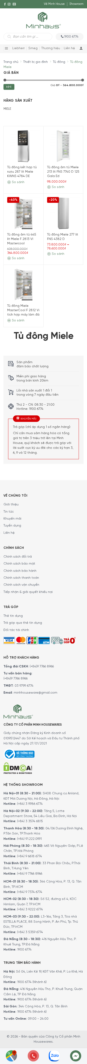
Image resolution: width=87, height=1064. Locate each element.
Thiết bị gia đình (35, 62)
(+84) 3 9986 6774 (30, 804)
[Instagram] (9, 4)
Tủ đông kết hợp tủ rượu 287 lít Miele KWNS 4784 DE (22, 172)
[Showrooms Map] (11, 1055)
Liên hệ (69, 48)
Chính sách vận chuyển (21, 585)
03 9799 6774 (24, 686)
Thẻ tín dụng (13, 616)
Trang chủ (10, 62)
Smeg (33, 48)
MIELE (7, 108)
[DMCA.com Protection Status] (17, 767)
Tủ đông (59, 62)
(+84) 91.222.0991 (29, 839)
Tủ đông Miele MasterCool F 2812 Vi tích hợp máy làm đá (23, 310)
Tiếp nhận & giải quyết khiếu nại (28, 592)
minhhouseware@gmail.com (35, 693)
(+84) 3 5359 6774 (30, 932)
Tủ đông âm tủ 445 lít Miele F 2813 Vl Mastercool (21, 239)
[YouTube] (4, 13)
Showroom (76, 4)
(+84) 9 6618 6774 (29, 856)
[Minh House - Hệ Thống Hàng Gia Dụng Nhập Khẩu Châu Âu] (43, 20)
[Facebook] (4, 4)
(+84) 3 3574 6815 (30, 821)
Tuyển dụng (12, 525)
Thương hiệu (50, 48)
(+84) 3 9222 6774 (30, 909)
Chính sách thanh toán (21, 578)
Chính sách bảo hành (19, 571)
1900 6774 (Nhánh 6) (31, 982)
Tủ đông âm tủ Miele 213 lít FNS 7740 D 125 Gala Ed (63, 172)
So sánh (17, 182)
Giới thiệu (11, 504)
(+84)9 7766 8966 (42, 666)
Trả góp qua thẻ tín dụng (22, 623)
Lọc (9, 87)
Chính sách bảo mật (19, 564)
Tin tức (8, 512)
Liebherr (18, 48)
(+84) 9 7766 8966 (29, 874)
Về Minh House (54, 4)
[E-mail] (14, 4)
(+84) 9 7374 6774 (29, 892)
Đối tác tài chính (16, 630)
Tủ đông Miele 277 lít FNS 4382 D (62, 237)
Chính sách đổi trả (17, 557)
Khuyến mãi (12, 519)
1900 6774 (24, 949)
